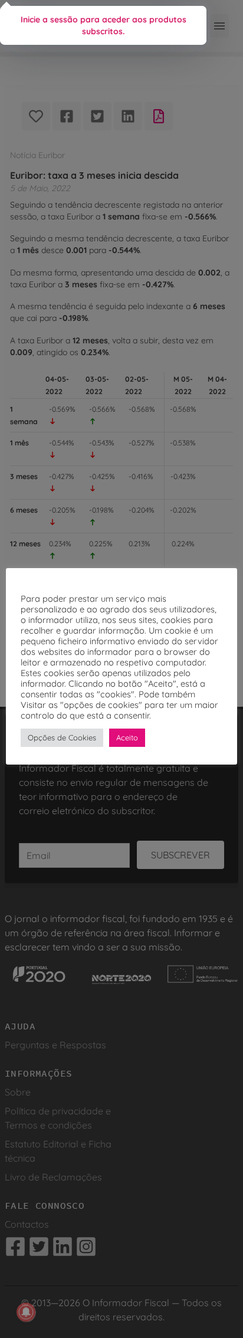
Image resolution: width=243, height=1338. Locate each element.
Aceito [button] (127, 737)
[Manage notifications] (26, 1312)
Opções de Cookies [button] (62, 737)
